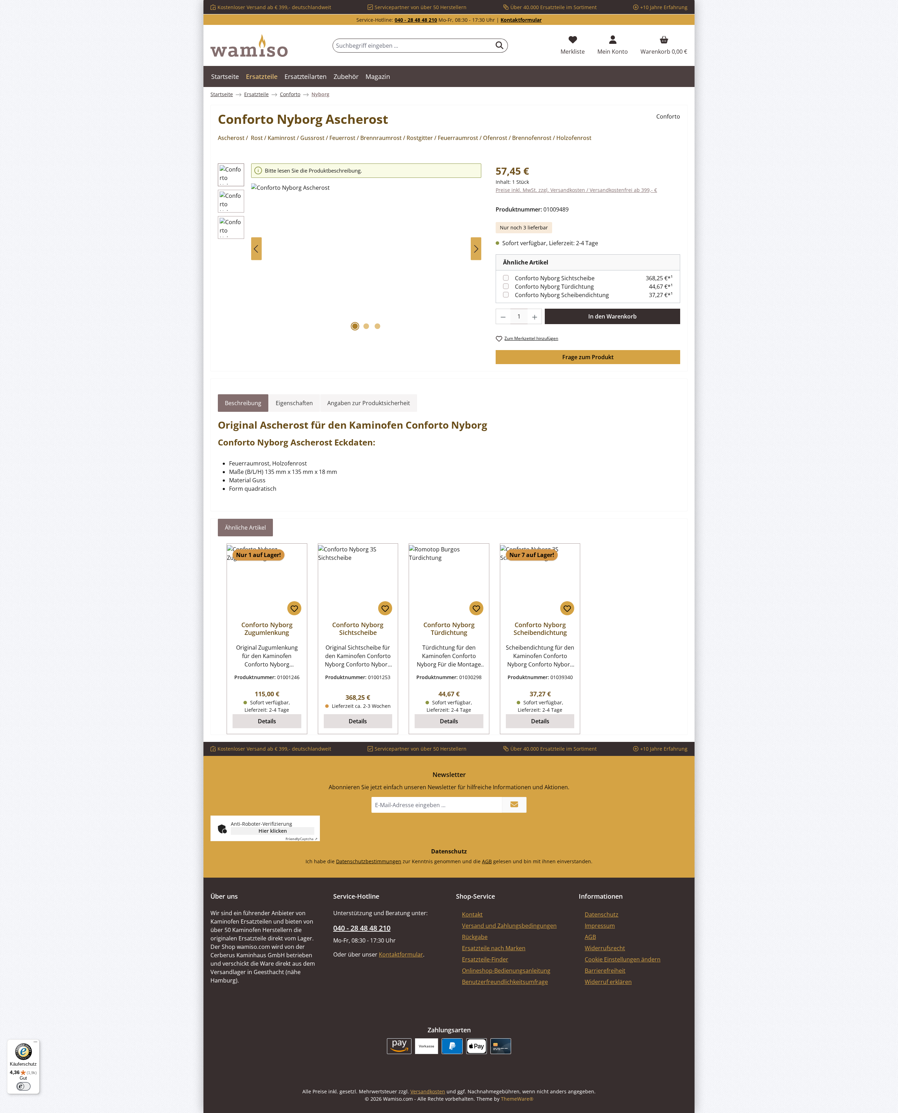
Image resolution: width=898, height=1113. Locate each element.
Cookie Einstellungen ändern (623, 959)
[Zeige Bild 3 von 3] (377, 326)
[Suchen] (499, 46)
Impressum (600, 926)
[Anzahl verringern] (503, 316)
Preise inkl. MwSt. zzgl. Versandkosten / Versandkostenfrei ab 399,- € (576, 190)
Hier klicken (273, 830)
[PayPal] (452, 1046)
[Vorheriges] (256, 248)
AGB (487, 861)
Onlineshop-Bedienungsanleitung (506, 970)
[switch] (23, 1086)
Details (267, 721)
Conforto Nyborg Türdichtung (554, 286)
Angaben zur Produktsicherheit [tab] (368, 403)
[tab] (243, 403)
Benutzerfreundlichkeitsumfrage (505, 982)
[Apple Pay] (476, 1046)
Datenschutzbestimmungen (368, 861)
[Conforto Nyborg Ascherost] (366, 258)
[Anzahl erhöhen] (535, 316)
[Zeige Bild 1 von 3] (355, 326)
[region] (350, 248)
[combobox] (412, 46)
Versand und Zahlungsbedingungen (509, 926)
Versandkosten (427, 1091)
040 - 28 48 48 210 (416, 19)
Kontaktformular (521, 19)
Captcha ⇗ (301, 838)
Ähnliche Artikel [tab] (245, 527)
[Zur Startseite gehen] (249, 45)
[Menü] (35, 1043)
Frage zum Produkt (588, 357)
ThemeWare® (517, 1098)
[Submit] (514, 805)
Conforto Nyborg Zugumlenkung (267, 628)
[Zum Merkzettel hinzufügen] (294, 608)
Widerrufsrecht (605, 948)
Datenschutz (601, 914)
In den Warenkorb (612, 316)
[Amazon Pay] (399, 1046)
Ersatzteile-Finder (485, 959)
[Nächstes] (476, 248)
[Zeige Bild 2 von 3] (366, 326)
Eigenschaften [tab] (294, 403)
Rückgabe (475, 937)
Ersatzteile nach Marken (493, 948)
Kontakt (472, 914)
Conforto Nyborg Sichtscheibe (555, 278)
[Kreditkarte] (500, 1046)
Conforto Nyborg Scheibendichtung (562, 295)
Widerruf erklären (608, 982)
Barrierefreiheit (605, 970)
